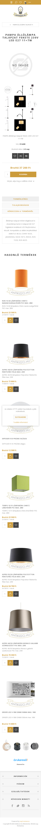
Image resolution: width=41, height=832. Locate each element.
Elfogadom (20, 417)
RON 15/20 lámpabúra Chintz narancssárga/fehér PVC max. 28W (17, 302)
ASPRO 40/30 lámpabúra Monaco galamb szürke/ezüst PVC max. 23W (20, 644)
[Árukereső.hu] (20, 761)
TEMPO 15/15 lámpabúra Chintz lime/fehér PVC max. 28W (16, 506)
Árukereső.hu (20, 764)
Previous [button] (5, 746)
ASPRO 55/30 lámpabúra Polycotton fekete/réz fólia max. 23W (18, 575)
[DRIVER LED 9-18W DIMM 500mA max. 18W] (20, 690)
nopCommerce (24, 821)
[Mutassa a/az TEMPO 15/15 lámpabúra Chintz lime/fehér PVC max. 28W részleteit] (20, 483)
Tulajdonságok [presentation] (20, 205)
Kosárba (23, 174)
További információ (20, 422)
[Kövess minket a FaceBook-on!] (12, 805)
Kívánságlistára (15, 156)
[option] (20, 745)
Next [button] (35, 746)
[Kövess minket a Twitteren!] (17, 805)
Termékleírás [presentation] (20, 199)
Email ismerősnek (26, 156)
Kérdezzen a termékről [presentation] (20, 211)
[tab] (20, 198)
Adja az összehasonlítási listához (20, 156)
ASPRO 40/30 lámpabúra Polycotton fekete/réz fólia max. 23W (18, 371)
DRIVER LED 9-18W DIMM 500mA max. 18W (19, 712)
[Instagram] (23, 805)
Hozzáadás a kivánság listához (16, 320)
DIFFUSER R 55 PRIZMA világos (14, 438)
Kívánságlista (20, 2)
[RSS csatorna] (28, 805)
